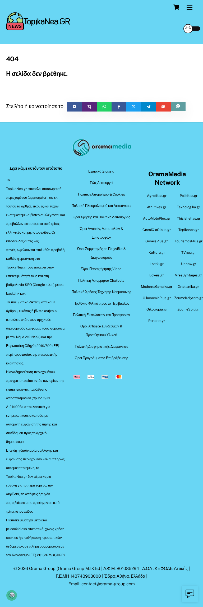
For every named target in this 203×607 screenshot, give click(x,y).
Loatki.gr (157, 264)
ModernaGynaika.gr (156, 287)
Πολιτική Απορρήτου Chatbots (101, 280)
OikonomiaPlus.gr (157, 298)
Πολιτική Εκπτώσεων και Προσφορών (101, 315)
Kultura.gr (157, 252)
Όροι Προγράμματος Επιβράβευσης (101, 358)
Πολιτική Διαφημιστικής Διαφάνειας (101, 347)
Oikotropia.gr (156, 309)
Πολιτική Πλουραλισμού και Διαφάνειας (101, 206)
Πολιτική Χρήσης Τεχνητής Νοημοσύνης (101, 292)
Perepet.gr (156, 321)
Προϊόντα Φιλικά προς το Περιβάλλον (101, 303)
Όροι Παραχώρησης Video (101, 269)
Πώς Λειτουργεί (101, 183)
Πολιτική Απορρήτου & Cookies (101, 194)
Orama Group (42, 568)
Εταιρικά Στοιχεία (101, 171)
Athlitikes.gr (156, 207)
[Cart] (176, 7)
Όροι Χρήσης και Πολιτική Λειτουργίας (101, 217)
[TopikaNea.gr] (38, 28)
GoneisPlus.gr (156, 241)
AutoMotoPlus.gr (156, 218)
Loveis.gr (156, 275)
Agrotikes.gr (157, 196)
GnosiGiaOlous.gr (156, 230)
